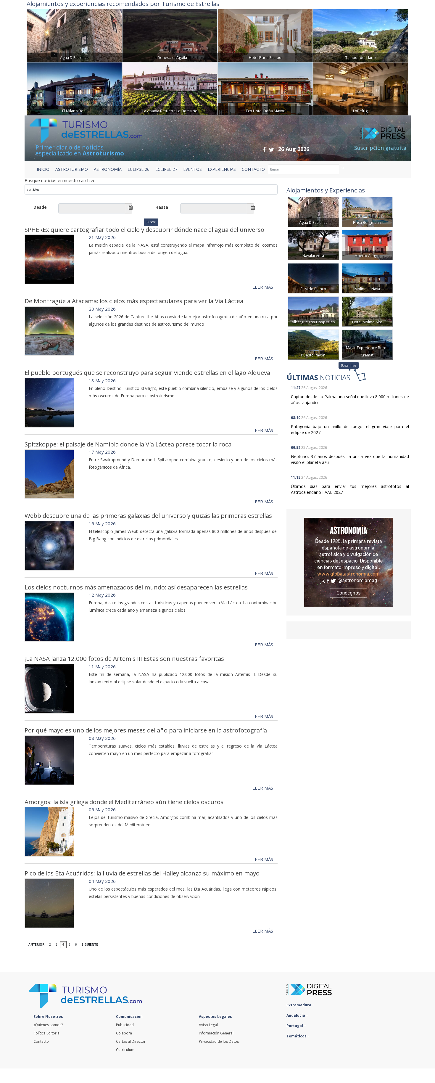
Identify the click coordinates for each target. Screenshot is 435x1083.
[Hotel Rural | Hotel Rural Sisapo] (265, 35)
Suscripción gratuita (380, 147)
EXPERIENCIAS (222, 169)
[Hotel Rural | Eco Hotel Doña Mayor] (265, 88)
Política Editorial (46, 1033)
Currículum (125, 1049)
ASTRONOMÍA (108, 169)
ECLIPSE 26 (138, 169)
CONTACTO (253, 169)
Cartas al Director (131, 1041)
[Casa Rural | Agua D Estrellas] (74, 35)
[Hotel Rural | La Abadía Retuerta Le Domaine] (170, 88)
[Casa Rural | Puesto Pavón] (313, 344)
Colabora (124, 1033)
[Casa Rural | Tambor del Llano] (360, 35)
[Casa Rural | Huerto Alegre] (367, 245)
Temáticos (296, 1036)
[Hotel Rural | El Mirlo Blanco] (313, 278)
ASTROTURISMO (71, 169)
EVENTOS (192, 169)
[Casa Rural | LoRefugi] (360, 88)
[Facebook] (264, 149)
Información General (216, 1033)
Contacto (41, 1041)
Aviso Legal (208, 1024)
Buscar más (348, 365)
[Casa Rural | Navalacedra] (313, 245)
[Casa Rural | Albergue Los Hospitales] (313, 311)
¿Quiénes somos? (48, 1024)
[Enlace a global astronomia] (348, 562)
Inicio (43, 169)
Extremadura (299, 1005)
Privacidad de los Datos (219, 1041)
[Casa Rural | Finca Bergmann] (367, 211)
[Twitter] (271, 149)
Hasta (161, 207)
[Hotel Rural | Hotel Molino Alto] (367, 311)
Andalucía (296, 1015)
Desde (40, 207)
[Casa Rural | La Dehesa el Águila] (170, 35)
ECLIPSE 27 (166, 169)
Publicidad (125, 1024)
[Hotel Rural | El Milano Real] (74, 88)
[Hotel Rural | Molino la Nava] (367, 278)
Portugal (295, 1025)
